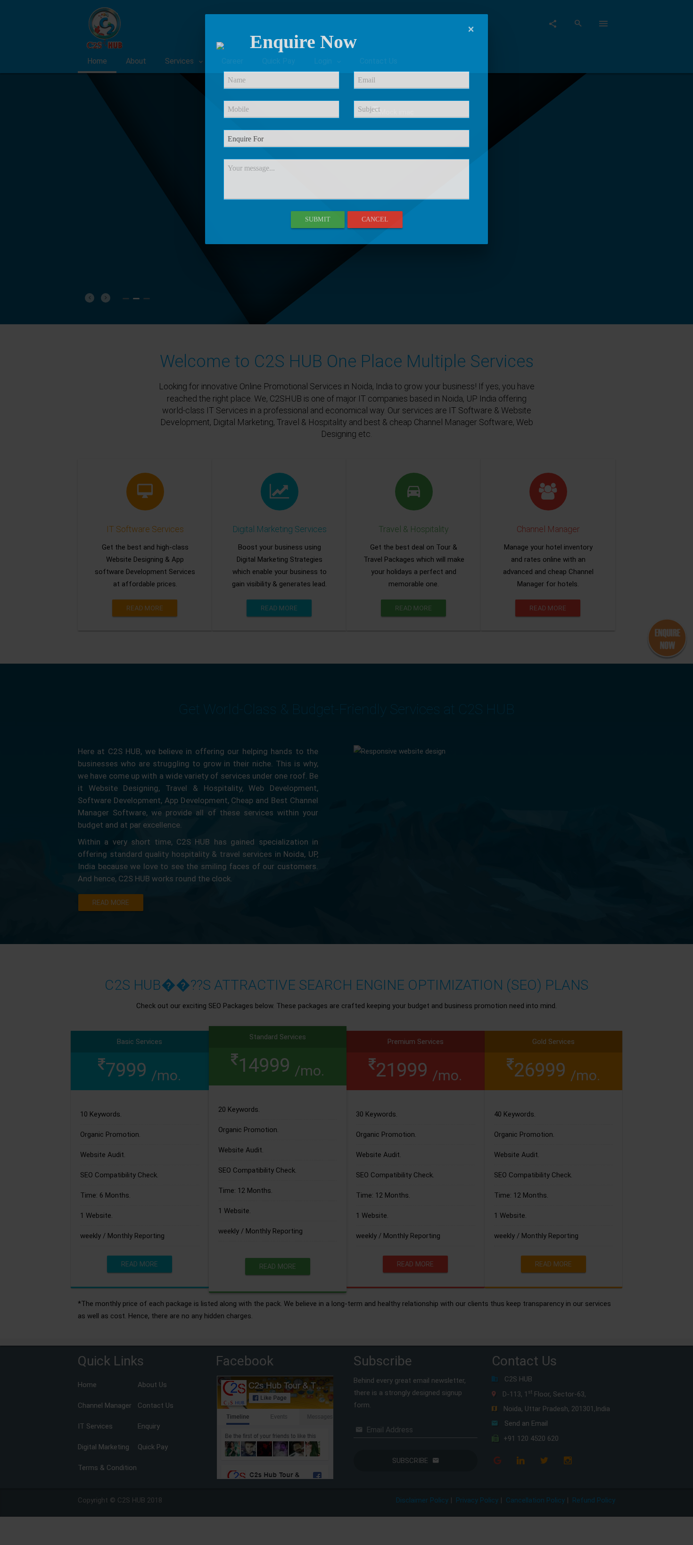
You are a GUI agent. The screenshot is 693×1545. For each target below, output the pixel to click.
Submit (317, 219)
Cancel (375, 219)
